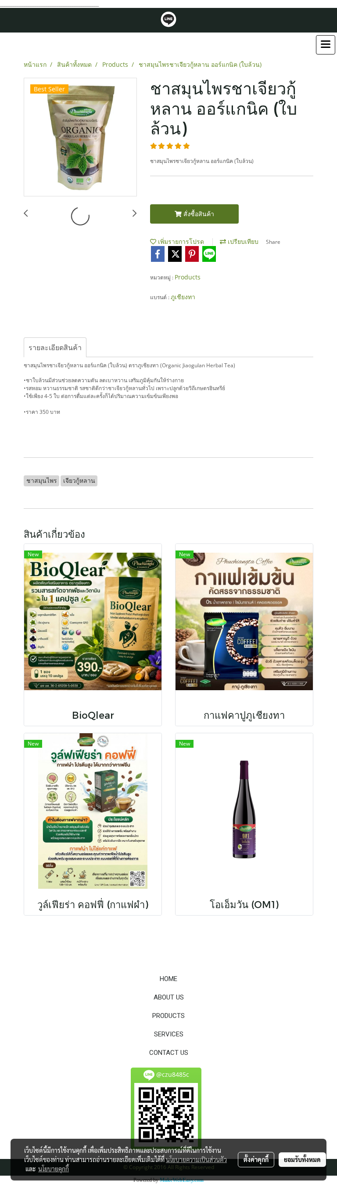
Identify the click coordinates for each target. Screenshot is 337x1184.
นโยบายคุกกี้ (53, 1169)
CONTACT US (168, 1053)
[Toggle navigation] (325, 44)
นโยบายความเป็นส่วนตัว (196, 1159)
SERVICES (168, 1034)
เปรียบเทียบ (242, 241)
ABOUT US (169, 997)
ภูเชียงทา (183, 297)
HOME (168, 979)
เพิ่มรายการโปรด (180, 241)
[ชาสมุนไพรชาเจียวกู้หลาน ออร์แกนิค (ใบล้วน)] (80, 137)
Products (188, 277)
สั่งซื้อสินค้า (198, 214)
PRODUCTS (168, 1016)
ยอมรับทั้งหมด (302, 1159)
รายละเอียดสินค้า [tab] (55, 347)
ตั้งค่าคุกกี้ (256, 1159)
